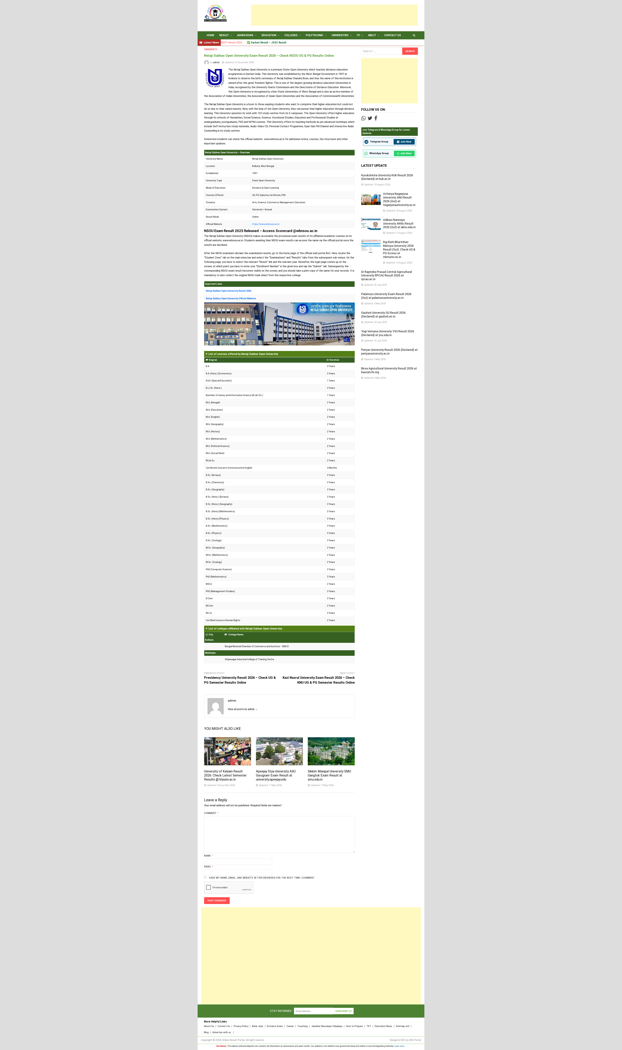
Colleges (291, 35)
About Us (209, 1026)
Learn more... (400, 1046)
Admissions (245, 35)
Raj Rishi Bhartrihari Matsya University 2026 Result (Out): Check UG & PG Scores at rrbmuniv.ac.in (399, 249)
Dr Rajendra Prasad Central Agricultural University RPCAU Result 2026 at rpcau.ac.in (386, 275)
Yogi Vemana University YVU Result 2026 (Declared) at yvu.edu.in (387, 333)
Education (269, 35)
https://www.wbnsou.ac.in (265, 224)
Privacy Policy (241, 1026)
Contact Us (392, 35)
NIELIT (372, 35)
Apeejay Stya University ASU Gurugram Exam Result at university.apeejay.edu (276, 775)
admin (216, 62)
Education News (383, 1026)
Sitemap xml (402, 1026)
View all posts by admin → (243, 709)
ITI (358, 35)
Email (208, 866)
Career (290, 1026)
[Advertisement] (334, 15)
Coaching (303, 1026)
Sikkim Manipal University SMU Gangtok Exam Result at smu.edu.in (329, 775)
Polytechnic (314, 35)
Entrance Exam (275, 1026)
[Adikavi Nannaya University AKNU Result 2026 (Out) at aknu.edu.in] (371, 219)
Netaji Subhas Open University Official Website (231, 298)
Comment (211, 813)
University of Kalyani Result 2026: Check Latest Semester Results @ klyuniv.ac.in (225, 775)
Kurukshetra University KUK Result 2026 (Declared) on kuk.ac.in (387, 177)
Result (224, 35)
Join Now (405, 141)
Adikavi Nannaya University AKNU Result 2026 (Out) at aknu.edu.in (399, 223)
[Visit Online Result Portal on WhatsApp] (363, 119)
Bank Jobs (257, 1026)
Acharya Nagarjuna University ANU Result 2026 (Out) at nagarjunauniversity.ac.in (399, 199)
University (210, 49)
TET (369, 1026)
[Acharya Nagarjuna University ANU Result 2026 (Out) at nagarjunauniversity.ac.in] (371, 193)
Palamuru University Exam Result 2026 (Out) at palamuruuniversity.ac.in (386, 295)
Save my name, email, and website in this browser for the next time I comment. (262, 877)
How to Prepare (354, 1026)
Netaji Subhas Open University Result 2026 (228, 291)
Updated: (239, 62)
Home (210, 35)
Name (208, 855)
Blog (206, 1032)
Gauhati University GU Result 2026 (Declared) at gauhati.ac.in (383, 314)
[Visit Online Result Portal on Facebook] (375, 119)
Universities (340, 35)
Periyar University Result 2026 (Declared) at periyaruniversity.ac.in (389, 351)
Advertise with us (221, 1032)
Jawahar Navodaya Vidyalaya (326, 1026)
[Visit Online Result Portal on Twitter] (370, 119)
